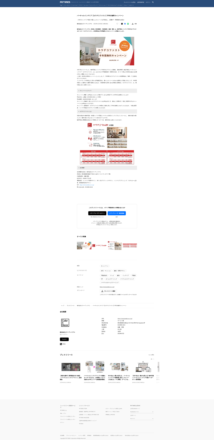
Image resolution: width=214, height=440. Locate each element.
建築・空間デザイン (119, 270)
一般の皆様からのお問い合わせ (131, 435)
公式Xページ (133, 415)
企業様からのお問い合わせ (116, 435)
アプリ (80, 5)
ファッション (102, 5)
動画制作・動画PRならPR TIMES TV (87, 411)
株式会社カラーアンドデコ (83, 305)
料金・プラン (63, 413)
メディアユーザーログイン (97, 213)
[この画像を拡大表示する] (84, 246)
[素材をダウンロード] (132, 23)
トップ (62, 305)
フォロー (64, 339)
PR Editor (81, 423)
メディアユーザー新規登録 (116, 213)
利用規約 (89, 435)
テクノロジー (67, 5)
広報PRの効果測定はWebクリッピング (87, 420)
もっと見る (151, 354)
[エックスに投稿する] (122, 23)
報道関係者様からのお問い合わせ (100, 435)
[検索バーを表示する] (153, 2)
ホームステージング (111, 279)
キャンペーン (105, 266)
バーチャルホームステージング (110, 282)
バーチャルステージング (127, 279)
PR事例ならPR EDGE (110, 414)
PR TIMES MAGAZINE (84, 417)
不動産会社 (104, 275)
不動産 (134, 275)
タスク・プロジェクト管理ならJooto (114, 408)
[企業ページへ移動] (65, 323)
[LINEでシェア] (128, 23)
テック (112, 275)
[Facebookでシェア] (125, 23)
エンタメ (86, 5)
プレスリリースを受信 (129, 2)
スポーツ (131, 5)
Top (61, 5)
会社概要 (62, 435)
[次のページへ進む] (158, 367)
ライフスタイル (112, 5)
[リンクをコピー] (135, 23)
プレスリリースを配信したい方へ (67, 419)
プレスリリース (70, 305)
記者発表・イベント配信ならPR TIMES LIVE (89, 414)
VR (102, 279)
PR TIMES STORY (83, 408)
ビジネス (120, 5)
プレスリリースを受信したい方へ (67, 416)
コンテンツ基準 (81, 435)
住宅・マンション (106, 270)
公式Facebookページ (135, 408)
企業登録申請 (140, 2)
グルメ (125, 5)
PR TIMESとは (63, 410)
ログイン (148, 2)
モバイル (74, 5)
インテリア (126, 275)
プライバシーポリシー (71, 435)
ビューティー (93, 5)
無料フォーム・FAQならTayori (112, 411)
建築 (118, 275)
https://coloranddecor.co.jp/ (87, 185)
